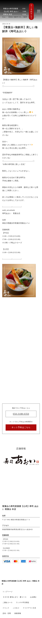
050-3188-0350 (25, 11)
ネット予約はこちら (31, 11)
